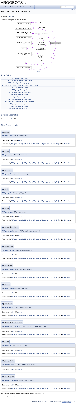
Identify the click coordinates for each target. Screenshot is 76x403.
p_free (26, 106)
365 (13, 235)
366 (13, 312)
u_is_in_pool (27, 83)
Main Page (5, 7)
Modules (12, 7)
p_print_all (27, 108)
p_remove (27, 104)
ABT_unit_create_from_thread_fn (12, 85)
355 (13, 140)
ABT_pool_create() (17, 144)
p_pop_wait (27, 99)
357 (13, 385)
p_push (26, 94)
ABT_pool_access (17, 78)
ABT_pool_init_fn (17, 90)
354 (12, 119)
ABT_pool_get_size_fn (16, 92)
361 (13, 178)
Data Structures (21, 7)
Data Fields (73, 9)
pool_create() (66, 144)
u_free (26, 87)
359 (13, 350)
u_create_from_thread (31, 85)
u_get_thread (28, 80)
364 (13, 255)
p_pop (25, 97)
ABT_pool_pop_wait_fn (16, 99)
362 (13, 293)
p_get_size (27, 92)
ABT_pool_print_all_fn (16, 108)
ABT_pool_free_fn (17, 106)
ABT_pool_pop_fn (17, 97)
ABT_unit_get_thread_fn (15, 80)
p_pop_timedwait (29, 101)
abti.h (11, 16)
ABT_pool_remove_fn (16, 104)
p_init (25, 90)
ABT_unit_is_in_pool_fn (15, 83)
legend (38, 71)
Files (31, 7)
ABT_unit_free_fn (17, 87)
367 (13, 159)
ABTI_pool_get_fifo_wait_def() (49, 144)
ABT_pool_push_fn (17, 94)
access (26, 78)
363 (13, 216)
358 (13, 331)
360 (13, 197)
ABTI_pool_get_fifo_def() (31, 144)
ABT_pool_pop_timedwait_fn (14, 101)
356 (13, 369)
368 (13, 274)
